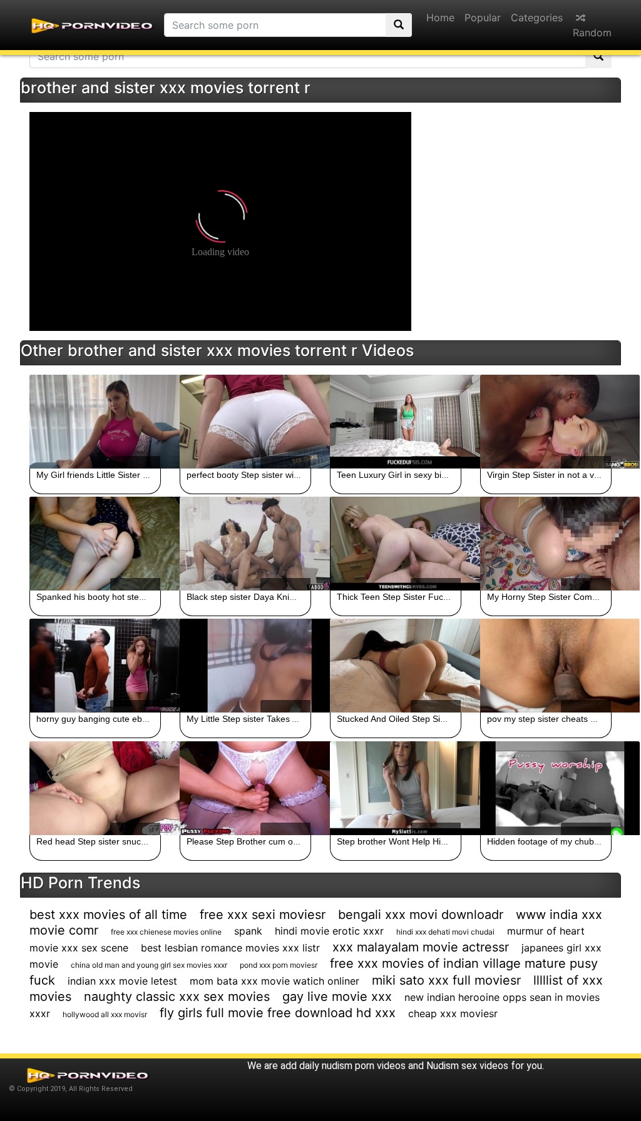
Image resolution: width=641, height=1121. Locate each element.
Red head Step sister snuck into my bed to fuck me (137, 841)
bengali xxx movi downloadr (420, 914)
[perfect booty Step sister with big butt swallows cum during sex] (245, 422)
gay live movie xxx (337, 996)
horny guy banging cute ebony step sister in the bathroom (150, 719)
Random (592, 32)
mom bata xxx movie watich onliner (274, 981)
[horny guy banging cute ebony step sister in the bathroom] (95, 666)
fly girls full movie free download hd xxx (278, 1012)
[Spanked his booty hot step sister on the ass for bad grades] (95, 544)
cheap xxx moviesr (453, 1013)
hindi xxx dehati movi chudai (445, 931)
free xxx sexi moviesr (263, 914)
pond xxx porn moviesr (278, 965)
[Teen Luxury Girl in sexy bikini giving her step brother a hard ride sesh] (395, 422)
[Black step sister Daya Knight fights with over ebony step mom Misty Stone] (245, 544)
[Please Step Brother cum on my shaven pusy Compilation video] (245, 788)
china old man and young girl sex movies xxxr (149, 965)
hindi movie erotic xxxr (329, 931)
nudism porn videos (364, 1066)
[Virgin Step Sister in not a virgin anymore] (546, 422)
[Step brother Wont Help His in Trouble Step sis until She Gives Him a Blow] (395, 788)
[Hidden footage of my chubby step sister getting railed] (546, 788)
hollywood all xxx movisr (105, 1014)
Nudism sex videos (467, 1066)
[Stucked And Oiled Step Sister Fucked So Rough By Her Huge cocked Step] (395, 666)
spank (248, 931)
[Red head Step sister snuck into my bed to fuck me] (95, 788)
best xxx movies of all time (108, 914)
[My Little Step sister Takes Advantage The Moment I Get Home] (245, 666)
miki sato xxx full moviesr (446, 980)
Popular (482, 17)
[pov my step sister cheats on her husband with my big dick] (546, 666)
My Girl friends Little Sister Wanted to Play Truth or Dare (147, 475)
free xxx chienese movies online (166, 931)
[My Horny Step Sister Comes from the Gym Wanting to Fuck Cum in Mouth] (546, 544)
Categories (537, 17)
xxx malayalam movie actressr (420, 947)
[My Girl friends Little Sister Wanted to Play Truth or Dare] (95, 422)
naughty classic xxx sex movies (177, 996)
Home (440, 17)
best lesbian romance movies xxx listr (230, 947)
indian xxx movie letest (122, 981)
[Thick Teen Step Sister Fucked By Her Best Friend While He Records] (395, 544)
